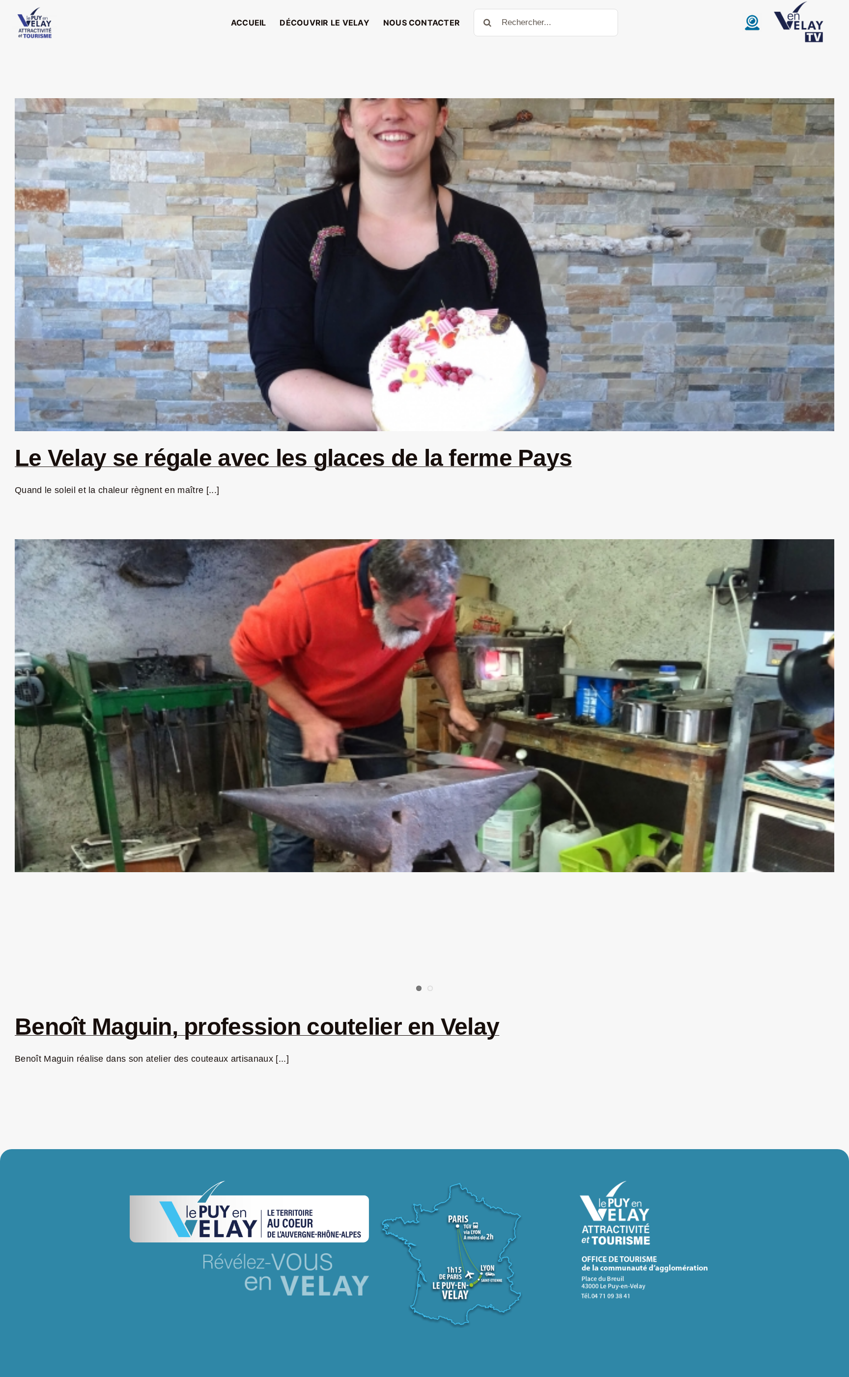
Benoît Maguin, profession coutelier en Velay (257, 1027)
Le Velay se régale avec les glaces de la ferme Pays (293, 458)
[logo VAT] (34, 9)
